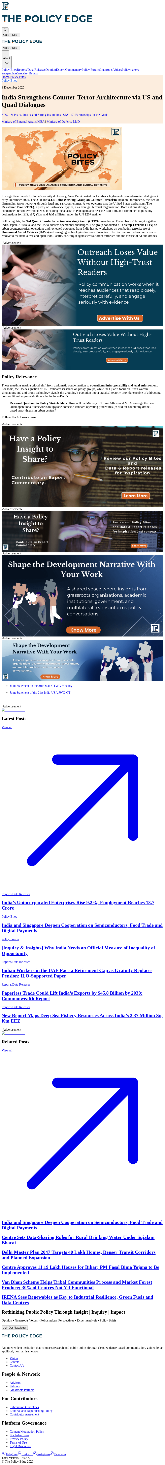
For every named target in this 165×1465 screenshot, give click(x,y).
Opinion (50, 69)
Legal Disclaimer (20, 1446)
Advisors (15, 1382)
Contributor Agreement (24, 1414)
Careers (14, 1362)
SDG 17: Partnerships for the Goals (85, 114)
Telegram (12, 1454)
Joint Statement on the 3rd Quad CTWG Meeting (41, 685)
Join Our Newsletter (14, 1327)
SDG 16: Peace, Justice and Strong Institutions (31, 114)
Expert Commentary (69, 69)
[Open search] (5, 30)
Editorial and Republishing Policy (31, 1410)
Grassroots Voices (110, 69)
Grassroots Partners (22, 1390)
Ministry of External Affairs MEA (23, 121)
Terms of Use (18, 1442)
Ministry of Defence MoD (63, 121)
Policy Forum (90, 69)
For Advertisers (19, 1435)
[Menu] (5, 53)
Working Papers (27, 73)
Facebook (60, 1454)
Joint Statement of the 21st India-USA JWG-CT (40, 692)
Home (5, 77)
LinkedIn (27, 1454)
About (6, 58)
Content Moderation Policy (27, 1431)
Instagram (43, 1454)
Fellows (15, 1386)
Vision (14, 1358)
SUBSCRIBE (11, 35)
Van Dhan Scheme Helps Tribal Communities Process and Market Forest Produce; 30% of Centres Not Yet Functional (77, 1284)
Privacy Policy (19, 1439)
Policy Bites (9, 69)
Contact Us (17, 1365)
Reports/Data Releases (31, 69)
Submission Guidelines (24, 1407)
